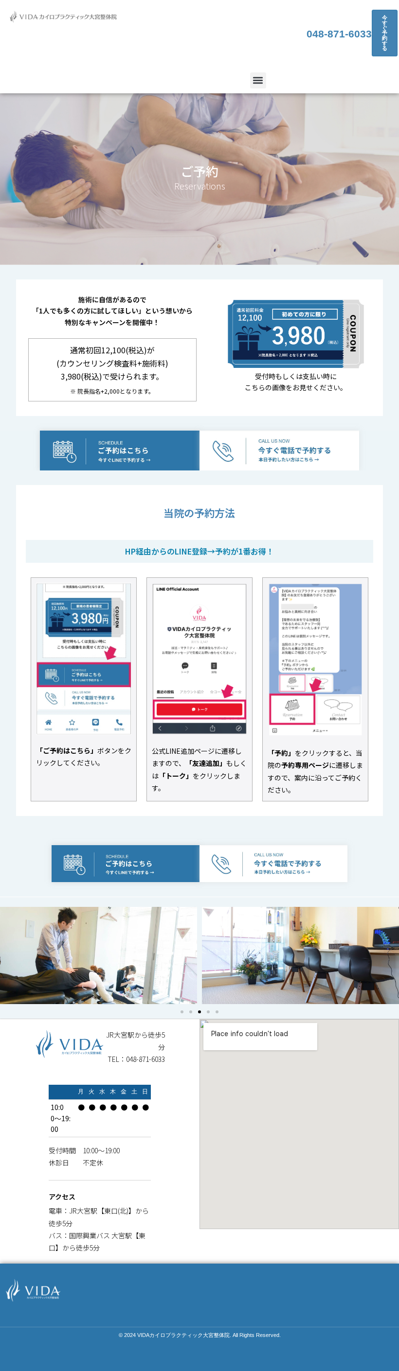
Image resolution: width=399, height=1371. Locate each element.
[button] (258, 80)
